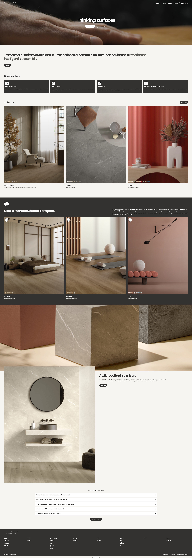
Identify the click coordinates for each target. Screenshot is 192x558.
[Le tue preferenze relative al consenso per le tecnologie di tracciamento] (2, 556)
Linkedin (168, 542)
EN (187, 3)
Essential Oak (53, 538)
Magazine (6, 543)
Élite (51, 543)
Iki (50, 546)
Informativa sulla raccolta (96, 557)
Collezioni (6, 540)
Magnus (75, 540)
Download (6, 542)
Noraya (29, 538)
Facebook (168, 540)
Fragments (122, 542)
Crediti (186, 554)
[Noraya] (34, 259)
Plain (28, 542)
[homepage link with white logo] (11, 532)
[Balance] (96, 259)
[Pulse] (158, 148)
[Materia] (96, 148)
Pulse (51, 548)
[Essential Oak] (34, 148)
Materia (75, 538)
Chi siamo (6, 538)
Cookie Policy (172, 554)
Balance (29, 540)
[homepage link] (10, 3)
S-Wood (52, 545)
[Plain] (158, 259)
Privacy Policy (165, 554)
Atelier (144, 538)
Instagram (168, 538)
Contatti (6, 545)
